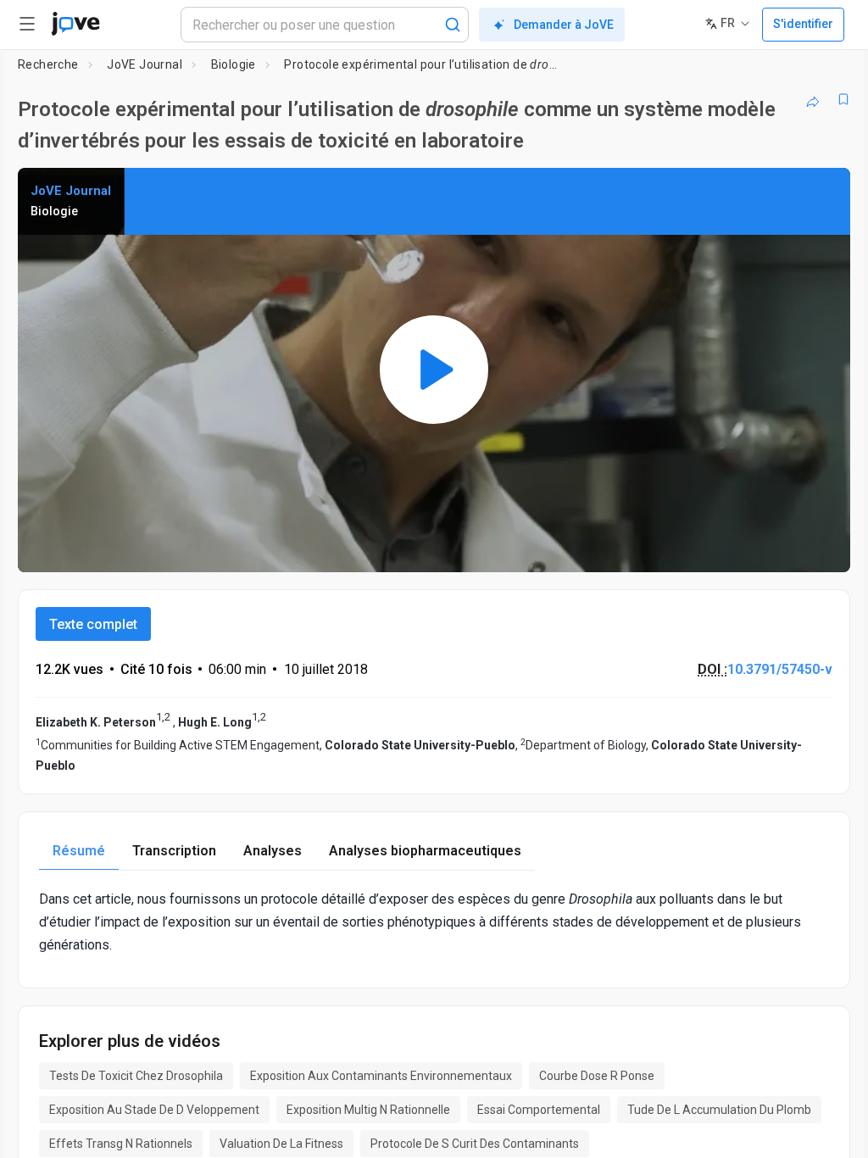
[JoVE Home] (75, 24)
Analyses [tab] (272, 851)
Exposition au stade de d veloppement (154, 1109)
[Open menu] (27, 23)
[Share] (813, 99)
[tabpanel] (434, 922)
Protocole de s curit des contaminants (474, 1143)
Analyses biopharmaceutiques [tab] (425, 851)
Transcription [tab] (174, 851)
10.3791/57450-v (779, 669)
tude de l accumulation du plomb (719, 1109)
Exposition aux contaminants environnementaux (381, 1076)
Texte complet (93, 624)
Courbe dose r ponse (596, 1076)
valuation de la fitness (281, 1143)
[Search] (452, 24)
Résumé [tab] (79, 851)
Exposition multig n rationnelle (368, 1109)
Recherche (48, 64)
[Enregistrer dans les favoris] (843, 99)
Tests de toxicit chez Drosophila (136, 1076)
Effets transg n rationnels (120, 1143)
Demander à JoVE (564, 24)
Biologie (233, 64)
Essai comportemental (538, 1109)
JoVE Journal (144, 64)
